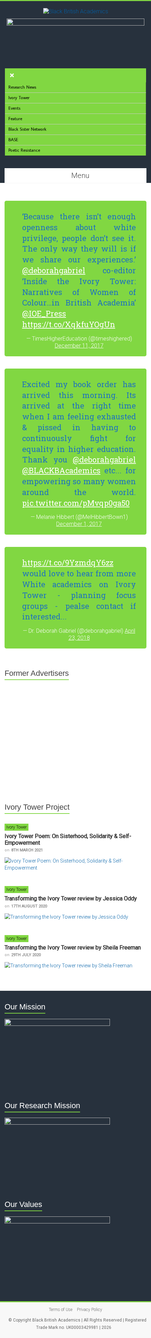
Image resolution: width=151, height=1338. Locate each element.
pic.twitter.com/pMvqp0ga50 (76, 503)
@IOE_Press (44, 313)
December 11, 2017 (79, 345)
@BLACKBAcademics (61, 470)
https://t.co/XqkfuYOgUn (68, 324)
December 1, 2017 (79, 524)
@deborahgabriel (53, 270)
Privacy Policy (89, 1309)
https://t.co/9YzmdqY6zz (67, 562)
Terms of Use (60, 1309)
